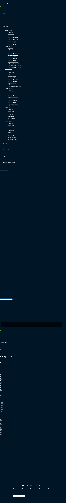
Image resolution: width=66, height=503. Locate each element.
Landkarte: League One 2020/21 (9, 335)
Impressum (25, 493)
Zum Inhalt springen (4, 0)
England (2, 332)
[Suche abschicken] (12, 299)
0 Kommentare (3, 342)
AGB (41, 493)
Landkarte (7, 332)
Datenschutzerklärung (34, 493)
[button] (31, 323)
